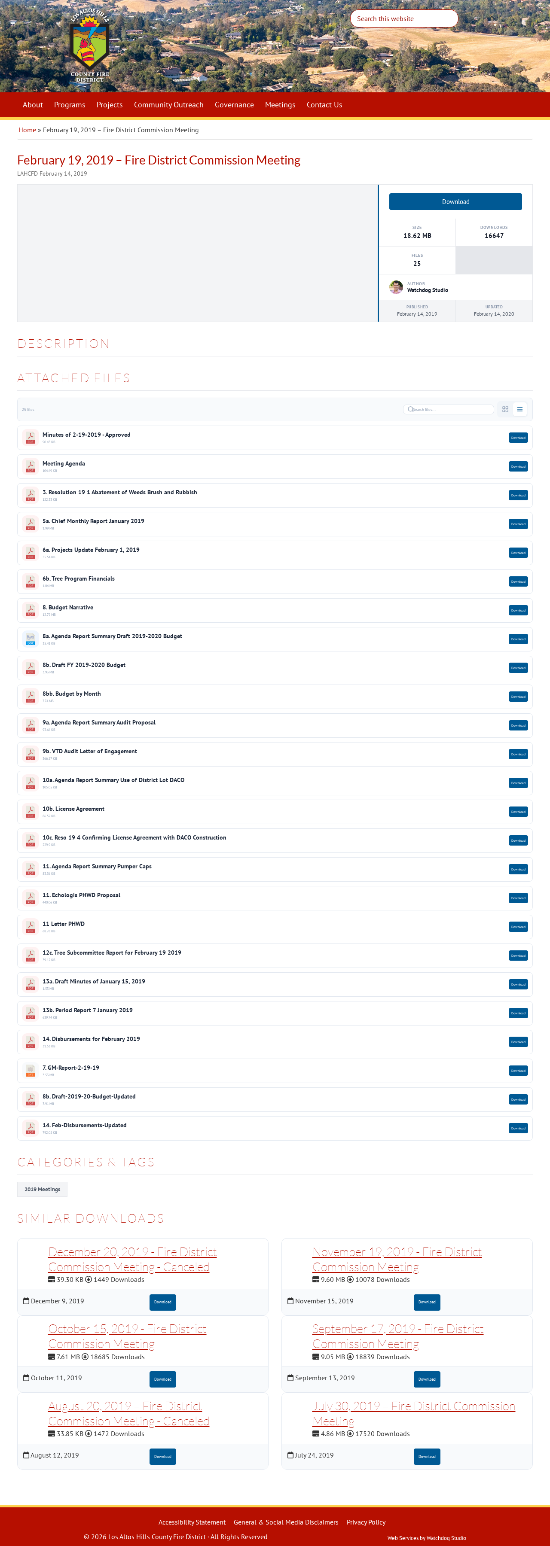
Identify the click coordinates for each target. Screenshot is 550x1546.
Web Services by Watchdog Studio (427, 1538)
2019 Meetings (42, 1189)
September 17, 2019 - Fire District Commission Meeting (398, 1336)
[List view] (520, 409)
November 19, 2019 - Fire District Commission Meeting (397, 1259)
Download (456, 202)
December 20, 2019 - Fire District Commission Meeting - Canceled (132, 1259)
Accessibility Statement (192, 1522)
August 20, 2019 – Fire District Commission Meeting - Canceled (129, 1413)
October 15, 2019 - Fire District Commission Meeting (127, 1336)
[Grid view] (505, 409)
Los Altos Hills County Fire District (198, 49)
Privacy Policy (366, 1522)
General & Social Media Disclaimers (286, 1522)
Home (27, 129)
